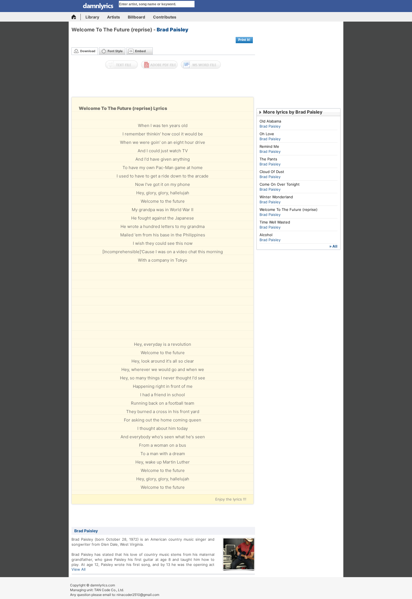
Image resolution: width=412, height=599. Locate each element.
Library (92, 17)
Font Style (115, 51)
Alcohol (266, 234)
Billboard (136, 17)
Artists (113, 17)
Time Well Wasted (275, 222)
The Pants (268, 159)
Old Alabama (270, 121)
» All (333, 246)
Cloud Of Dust (272, 171)
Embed (140, 51)
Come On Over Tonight (280, 184)
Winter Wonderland (276, 197)
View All (78, 569)
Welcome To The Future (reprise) (289, 209)
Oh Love (267, 134)
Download (87, 51)
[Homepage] (76, 17)
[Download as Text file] (121, 65)
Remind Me (269, 146)
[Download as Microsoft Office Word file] (201, 65)
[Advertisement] (163, 84)
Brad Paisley (172, 30)
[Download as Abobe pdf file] (159, 65)
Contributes (164, 17)
